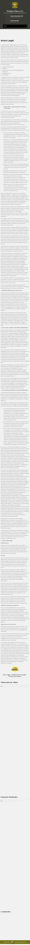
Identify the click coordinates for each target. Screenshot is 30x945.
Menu (5, 26)
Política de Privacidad (19, 675)
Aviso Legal (7, 675)
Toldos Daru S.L (15, 11)
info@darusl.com (14, 22)
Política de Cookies (15, 676)
